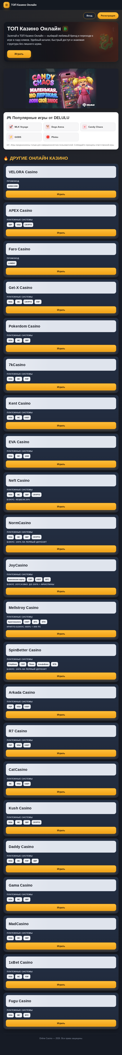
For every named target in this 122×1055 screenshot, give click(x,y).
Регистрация (108, 15)
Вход (89, 15)
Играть (19, 54)
